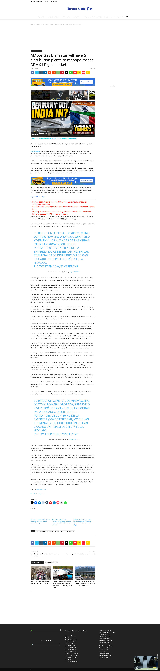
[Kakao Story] (79, 72)
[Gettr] (83, 72)
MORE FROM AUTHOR (51, 562)
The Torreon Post (104, 654)
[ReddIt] (54, 72)
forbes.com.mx (41, 489)
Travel (86, 17)
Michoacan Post (104, 638)
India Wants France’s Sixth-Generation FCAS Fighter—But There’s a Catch (62, 104)
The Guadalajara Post (71, 655)
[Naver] (71, 72)
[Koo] (88, 72)
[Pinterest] (62, 72)
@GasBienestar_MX (63, 251)
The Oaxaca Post (70, 646)
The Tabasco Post (70, 642)
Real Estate (66, 17)
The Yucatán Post (70, 636)
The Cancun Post (70, 638)
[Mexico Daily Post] (80, 9)
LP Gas (57, 531)
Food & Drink (110, 17)
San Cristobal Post (70, 648)
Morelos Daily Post (105, 630)
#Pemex (77, 233)
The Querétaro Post (71, 649)
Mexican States (52, 17)
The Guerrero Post (70, 651)
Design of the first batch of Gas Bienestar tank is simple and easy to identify (40, 521)
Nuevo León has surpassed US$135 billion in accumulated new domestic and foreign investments (85, 583)
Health (119, 17)
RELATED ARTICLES (37, 562)
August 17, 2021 (74, 272)
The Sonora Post (104, 650)
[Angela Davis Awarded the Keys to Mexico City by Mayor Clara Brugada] (41, 573)
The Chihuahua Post (105, 646)
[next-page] (35, 591)
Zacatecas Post (104, 657)
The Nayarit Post (104, 648)
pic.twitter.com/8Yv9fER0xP (56, 266)
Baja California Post (71, 640)
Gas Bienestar (50, 531)
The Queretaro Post (105, 644)
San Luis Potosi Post (105, 640)
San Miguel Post (104, 634)
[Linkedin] (45, 72)
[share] (91, 103)
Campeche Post (70, 644)
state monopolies (70, 531)
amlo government (40, 531)
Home (32, 24)
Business (76, 17)
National (41, 17)
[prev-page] (32, 591)
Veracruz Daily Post (105, 656)
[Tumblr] (41, 72)
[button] (127, 17)
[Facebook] (32, 72)
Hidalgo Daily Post (105, 636)
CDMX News (39, 51)
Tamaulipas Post (104, 642)
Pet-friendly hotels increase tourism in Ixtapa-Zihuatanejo (45, 555)
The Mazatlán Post (70, 657)
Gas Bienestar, (35, 151)
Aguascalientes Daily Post (107, 632)
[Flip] (75, 72)
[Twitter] (123, 17)
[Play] (59, 95)
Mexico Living (96, 17)
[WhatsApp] (58, 72)
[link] (33, 103)
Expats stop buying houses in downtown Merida (80, 554)
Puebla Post (103, 652)
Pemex (62, 531)
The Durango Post (70, 659)
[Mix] (49, 72)
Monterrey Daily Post (71, 653)
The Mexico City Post (38, 494)
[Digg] (66, 72)
